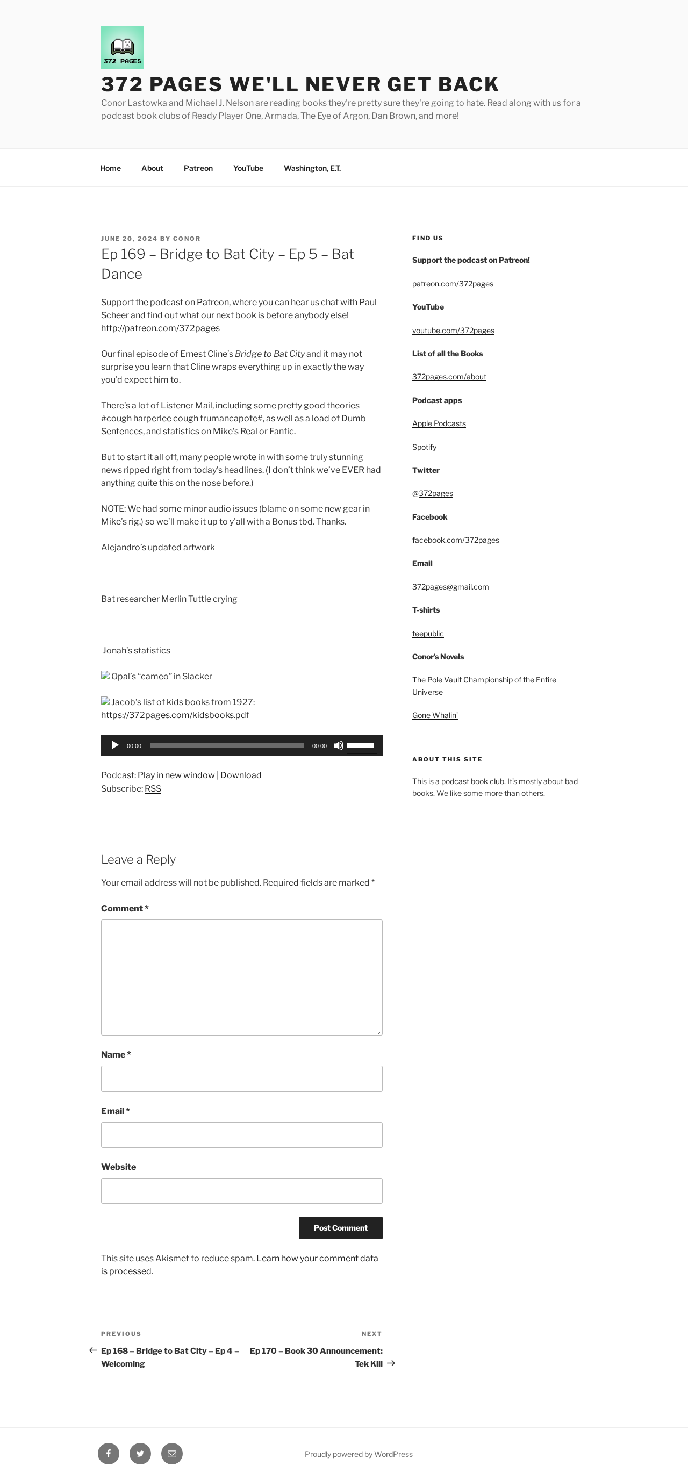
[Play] (115, 745)
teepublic (428, 633)
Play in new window (176, 775)
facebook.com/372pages (455, 539)
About (152, 168)
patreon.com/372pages (452, 283)
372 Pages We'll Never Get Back (300, 84)
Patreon (198, 168)
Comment (125, 908)
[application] (242, 745)
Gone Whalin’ (435, 715)
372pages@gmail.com (450, 586)
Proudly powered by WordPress (359, 1454)
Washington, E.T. (312, 168)
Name (116, 1055)
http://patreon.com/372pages (160, 328)
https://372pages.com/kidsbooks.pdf (175, 715)
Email (115, 1111)
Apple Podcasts (439, 423)
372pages (436, 493)
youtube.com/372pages (453, 330)
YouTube (248, 168)
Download (241, 775)
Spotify (424, 446)
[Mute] (338, 745)
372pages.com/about (449, 376)
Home (110, 168)
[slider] (362, 744)
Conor (187, 238)
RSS (153, 789)
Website (118, 1167)
